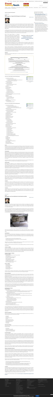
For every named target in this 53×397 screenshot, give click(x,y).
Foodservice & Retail (18, 7)
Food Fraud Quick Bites (19, 385)
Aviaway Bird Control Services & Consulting (23, 228)
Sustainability (26, 7)
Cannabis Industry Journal (41, 386)
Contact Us (26, 1)
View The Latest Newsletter (26, 5)
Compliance (6, 7)
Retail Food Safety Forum (19, 392)
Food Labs (9, 7)
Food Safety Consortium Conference (39, 1)
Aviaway (27, 72)
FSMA (22, 7)
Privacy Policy (29, 383)
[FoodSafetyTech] (12, 5)
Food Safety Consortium (44, 7)
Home (8, 1)
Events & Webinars (36, 7)
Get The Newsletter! (26, 3)
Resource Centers (31, 7)
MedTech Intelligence (41, 384)
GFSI (23, 7)
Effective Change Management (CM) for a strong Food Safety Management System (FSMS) (41, 14)
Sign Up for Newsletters (30, 385)
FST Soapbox (18, 390)
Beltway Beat (18, 382)
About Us (11, 1)
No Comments (31, 197)
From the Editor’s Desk (19, 389)
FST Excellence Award (45, 1)
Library (39, 7)
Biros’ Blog (17, 383)
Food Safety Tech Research (31, 1)
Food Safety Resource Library (31, 388)
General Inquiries (29, 382)
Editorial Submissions (22, 1)
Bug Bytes (6, 15)
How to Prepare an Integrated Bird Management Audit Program (15, 16)
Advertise (18, 1)
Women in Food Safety (19, 393)
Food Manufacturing (13, 7)
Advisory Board (14, 1)
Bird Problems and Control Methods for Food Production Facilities (16, 196)
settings (33, 396)
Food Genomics (18, 386)
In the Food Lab (18, 391)
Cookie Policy (29, 384)
